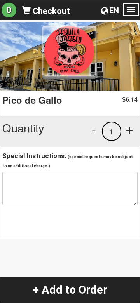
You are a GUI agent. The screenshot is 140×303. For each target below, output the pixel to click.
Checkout (50, 11)
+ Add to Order (70, 289)
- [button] (94, 130)
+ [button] (129, 130)
